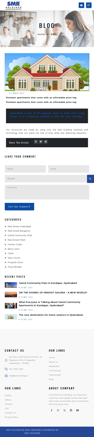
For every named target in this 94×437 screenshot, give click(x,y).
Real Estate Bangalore (19, 231)
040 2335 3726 (16, 369)
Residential (54, 366)
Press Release (15, 267)
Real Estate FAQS (16, 240)
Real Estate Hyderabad (19, 226)
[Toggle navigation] (89, 5)
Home (41, 34)
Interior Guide (15, 244)
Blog (51, 379)
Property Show (15, 262)
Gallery (8, 395)
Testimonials (54, 375)
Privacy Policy (11, 417)
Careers (8, 404)
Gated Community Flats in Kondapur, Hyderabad (48, 283)
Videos (8, 400)
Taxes (10, 253)
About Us (53, 362)
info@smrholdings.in (18, 376)
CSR (7, 408)
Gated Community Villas (20, 235)
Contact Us (10, 413)
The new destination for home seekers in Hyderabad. (51, 315)
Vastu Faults (14, 258)
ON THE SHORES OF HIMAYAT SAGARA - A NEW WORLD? (53, 292)
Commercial (55, 370)
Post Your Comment (19, 206)
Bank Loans (13, 249)
